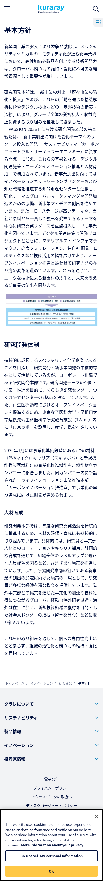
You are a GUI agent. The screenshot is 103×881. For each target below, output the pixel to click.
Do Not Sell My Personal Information (51, 855)
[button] (51, 704)
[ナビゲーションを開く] (98, 22)
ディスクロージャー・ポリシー (51, 805)
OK (51, 871)
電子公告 (51, 779)
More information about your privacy (52, 845)
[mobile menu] (7, 8)
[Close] (96, 816)
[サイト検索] (96, 9)
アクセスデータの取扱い (51, 796)
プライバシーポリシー (51, 787)
